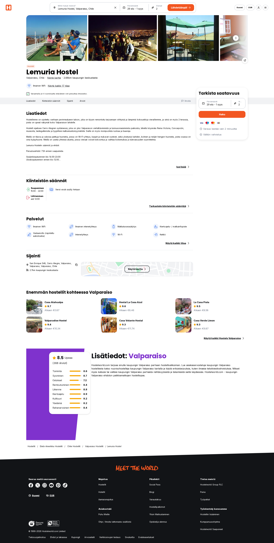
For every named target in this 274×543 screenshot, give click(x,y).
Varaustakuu (155, 499)
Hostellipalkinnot (157, 507)
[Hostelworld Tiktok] (65, 485)
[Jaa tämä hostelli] (245, 60)
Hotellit (101, 492)
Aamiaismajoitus (105, 499)
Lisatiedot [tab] (30, 101)
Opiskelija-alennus (158, 522)
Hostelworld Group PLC (211, 484)
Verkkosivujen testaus (109, 537)
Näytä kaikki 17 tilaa (58, 85)
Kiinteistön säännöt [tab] (51, 101)
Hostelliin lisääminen (209, 514)
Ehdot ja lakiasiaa (58, 537)
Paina (203, 492)
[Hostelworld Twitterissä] (37, 485)
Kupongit (75, 537)
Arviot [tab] (82, 101)
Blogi (151, 492)
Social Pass (154, 484)
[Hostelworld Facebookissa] (31, 485)
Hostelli (30, 66)
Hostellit (102, 484)
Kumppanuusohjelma (210, 522)
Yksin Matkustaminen (159, 514)
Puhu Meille (104, 514)
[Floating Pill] (236, 38)
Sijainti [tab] (70, 101)
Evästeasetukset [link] (146, 537)
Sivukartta (129, 537)
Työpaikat (205, 499)
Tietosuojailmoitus (37, 537)
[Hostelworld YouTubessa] (51, 485)
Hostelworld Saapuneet (211, 529)
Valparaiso (32, 77)
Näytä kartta (54, 77)
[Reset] (115, 7)
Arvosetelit (89, 537)
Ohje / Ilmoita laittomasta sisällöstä (114, 522)
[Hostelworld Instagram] (44, 485)
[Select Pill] (258, 7)
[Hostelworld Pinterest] (58, 485)
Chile (41, 77)
